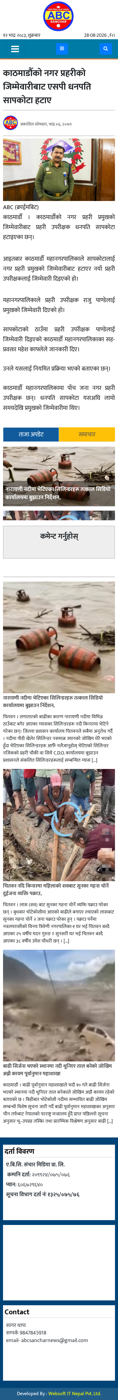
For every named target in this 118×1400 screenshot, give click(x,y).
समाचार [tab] (87, 434)
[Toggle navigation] (15, 49)
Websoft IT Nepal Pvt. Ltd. (74, 1394)
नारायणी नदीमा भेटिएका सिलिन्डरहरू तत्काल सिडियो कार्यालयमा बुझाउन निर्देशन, (57, 493)
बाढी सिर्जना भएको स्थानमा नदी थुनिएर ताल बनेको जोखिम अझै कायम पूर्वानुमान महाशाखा (57, 1070)
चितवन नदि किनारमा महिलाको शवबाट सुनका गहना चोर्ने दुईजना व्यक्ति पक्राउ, (56, 890)
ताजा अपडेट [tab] (31, 434)
